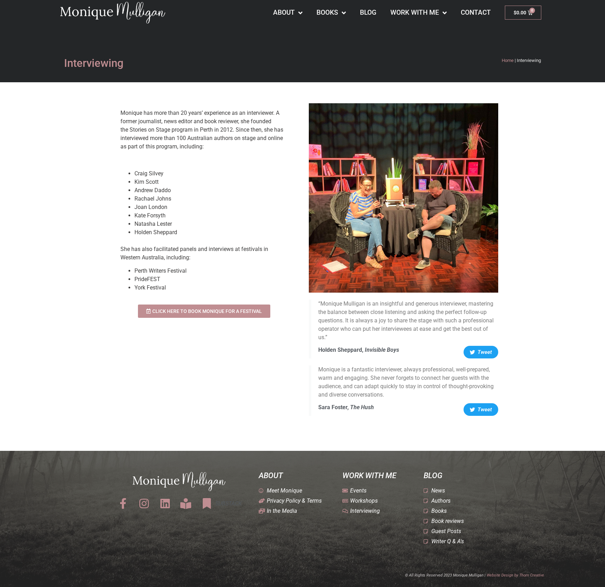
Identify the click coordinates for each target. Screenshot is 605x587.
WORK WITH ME (414, 12)
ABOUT (284, 12)
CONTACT (476, 12)
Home (508, 60)
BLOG (368, 12)
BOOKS (327, 12)
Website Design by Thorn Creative (515, 575)
